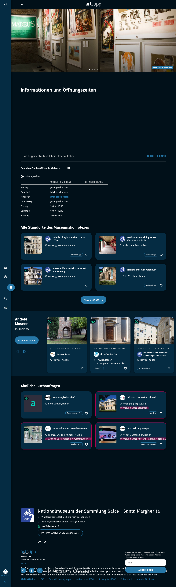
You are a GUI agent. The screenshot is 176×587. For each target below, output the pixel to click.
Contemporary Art (74, 413)
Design (153, 413)
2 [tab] (92, 69)
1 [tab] (89, 69)
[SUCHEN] (5, 298)
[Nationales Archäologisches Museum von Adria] (107, 245)
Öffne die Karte (156, 156)
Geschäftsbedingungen (60, 579)
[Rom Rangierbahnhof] (33, 403)
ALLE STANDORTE (93, 300)
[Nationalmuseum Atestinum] (107, 276)
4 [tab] (97, 69)
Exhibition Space (144, 368)
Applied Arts (76, 444)
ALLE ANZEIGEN (26, 340)
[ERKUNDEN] (5, 276)
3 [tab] (95, 69)
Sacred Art (98, 368)
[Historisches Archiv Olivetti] (107, 403)
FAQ (42, 579)
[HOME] (5, 267)
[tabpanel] (88, 40)
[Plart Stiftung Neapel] (107, 434)
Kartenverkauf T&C (85, 579)
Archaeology (76, 255)
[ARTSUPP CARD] (5, 307)
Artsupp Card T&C (107, 579)
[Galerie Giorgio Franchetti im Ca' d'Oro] (33, 245)
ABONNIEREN (145, 570)
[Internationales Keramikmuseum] (33, 434)
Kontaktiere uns (28, 579)
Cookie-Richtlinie (146, 579)
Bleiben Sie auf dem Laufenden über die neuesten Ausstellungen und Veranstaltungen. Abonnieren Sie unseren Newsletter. (145, 554)
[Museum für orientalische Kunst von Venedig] (33, 276)
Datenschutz (127, 579)
